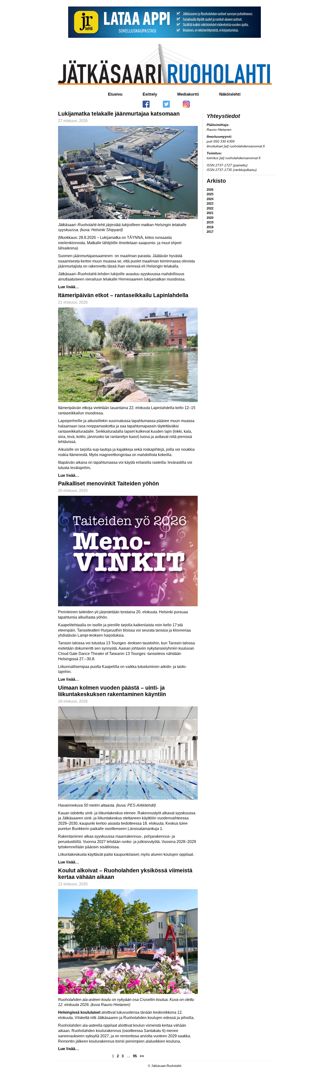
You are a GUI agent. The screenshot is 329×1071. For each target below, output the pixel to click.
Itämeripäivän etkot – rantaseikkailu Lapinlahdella (123, 295)
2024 (210, 199)
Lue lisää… (68, 287)
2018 (210, 227)
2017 (210, 232)
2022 (210, 208)
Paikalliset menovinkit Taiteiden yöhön (108, 483)
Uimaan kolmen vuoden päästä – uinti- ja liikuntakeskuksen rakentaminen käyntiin (112, 691)
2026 (210, 189)
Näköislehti (230, 94)
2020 (210, 218)
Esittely (150, 94)
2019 (210, 222)
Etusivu (115, 94)
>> (142, 1056)
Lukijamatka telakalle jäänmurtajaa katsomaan (119, 114)
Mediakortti (188, 94)
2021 (210, 213)
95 (135, 1056)
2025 (210, 194)
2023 (210, 203)
